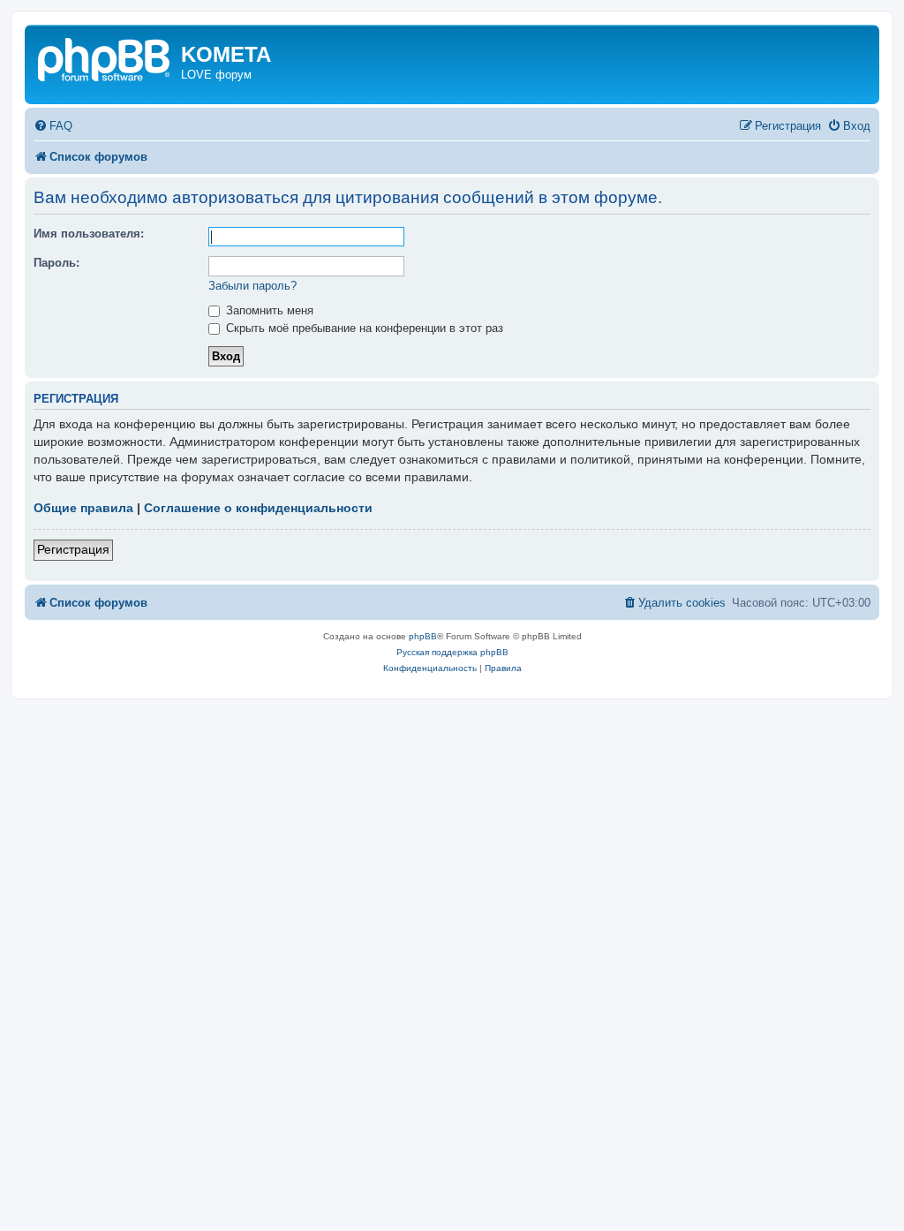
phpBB (423, 636)
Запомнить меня (267, 310)
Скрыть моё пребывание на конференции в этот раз (362, 328)
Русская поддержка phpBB (452, 652)
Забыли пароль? (252, 285)
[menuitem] (53, 126)
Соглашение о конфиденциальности (258, 508)
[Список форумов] (105, 58)
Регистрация (73, 549)
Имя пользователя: (89, 233)
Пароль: (56, 262)
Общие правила (83, 508)
